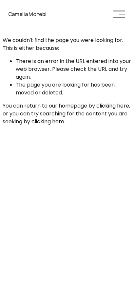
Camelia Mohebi (27, 14)
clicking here (112, 106)
